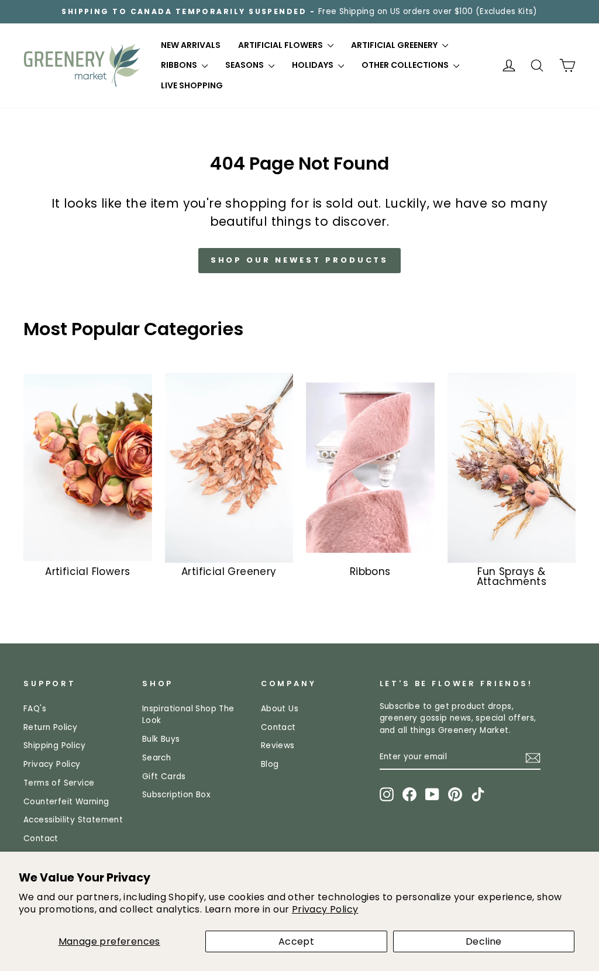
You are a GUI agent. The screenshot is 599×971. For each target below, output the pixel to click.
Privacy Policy (325, 909)
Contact (40, 838)
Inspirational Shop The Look (188, 714)
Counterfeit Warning (66, 801)
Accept (296, 941)
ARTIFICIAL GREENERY (395, 45)
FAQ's (34, 708)
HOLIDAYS (313, 65)
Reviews (278, 745)
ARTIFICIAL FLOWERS (281, 45)
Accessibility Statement (73, 819)
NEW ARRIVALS (191, 45)
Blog (270, 764)
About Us (279, 708)
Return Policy (50, 727)
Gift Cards (164, 776)
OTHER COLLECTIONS (406, 65)
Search (156, 757)
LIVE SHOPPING (192, 85)
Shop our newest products (300, 260)
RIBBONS (180, 65)
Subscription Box (176, 794)
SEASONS (245, 65)
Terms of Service (58, 782)
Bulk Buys (161, 739)
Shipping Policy (54, 745)
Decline (484, 941)
